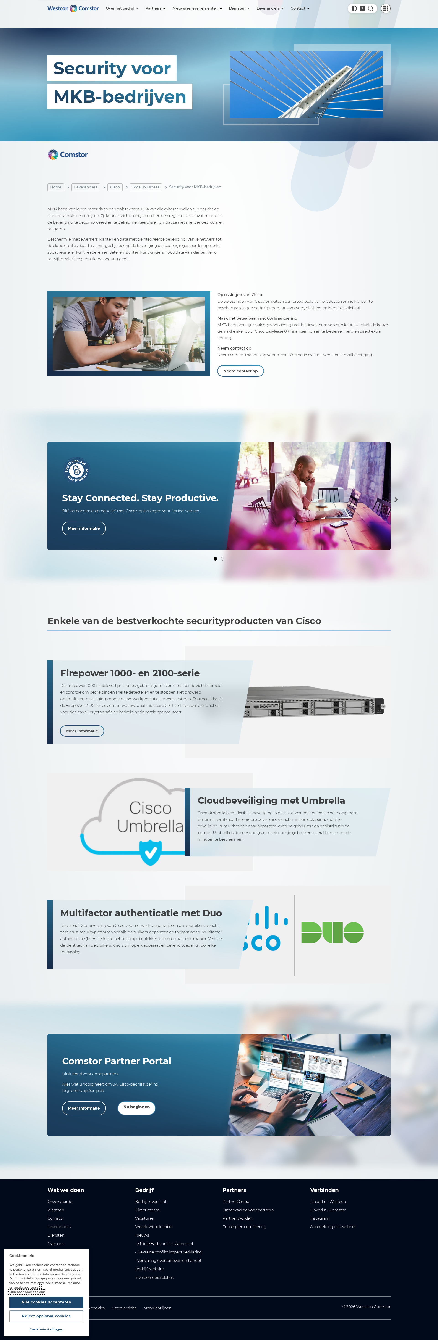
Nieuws (142, 1235)
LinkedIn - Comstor (328, 1210)
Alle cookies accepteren (46, 1302)
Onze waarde (59, 1201)
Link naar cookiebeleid (26, 1292)
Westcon (55, 1210)
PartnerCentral (236, 1201)
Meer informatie (84, 528)
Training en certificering (244, 1226)
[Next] (395, 499)
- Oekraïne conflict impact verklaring (168, 1252)
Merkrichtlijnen (157, 1308)
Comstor (55, 1218)
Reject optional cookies (46, 1316)
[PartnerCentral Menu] (386, 8)
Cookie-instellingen (46, 1329)
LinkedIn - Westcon (328, 1201)
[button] (354, 8)
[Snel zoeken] (370, 8)
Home (55, 187)
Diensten (55, 1235)
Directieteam (147, 1210)
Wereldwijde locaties (154, 1226)
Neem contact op (240, 371)
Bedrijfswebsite (149, 1269)
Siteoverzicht (124, 1308)
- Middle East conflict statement (164, 1243)
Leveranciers (85, 187)
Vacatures (144, 1218)
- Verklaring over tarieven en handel (168, 1260)
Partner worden (237, 1218)
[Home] (73, 8)
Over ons (55, 1243)
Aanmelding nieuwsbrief (333, 1226)
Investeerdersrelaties (154, 1277)
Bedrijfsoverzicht (150, 1201)
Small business (146, 187)
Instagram (320, 1218)
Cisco (115, 187)
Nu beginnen (136, 1106)
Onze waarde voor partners (248, 1210)
